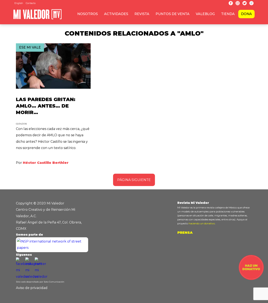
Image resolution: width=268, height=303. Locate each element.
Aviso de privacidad (32, 288)
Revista (141, 14)
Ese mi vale (30, 47)
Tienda (228, 14)
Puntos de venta (172, 14)
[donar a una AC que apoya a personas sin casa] (251, 279)
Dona (246, 14)
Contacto (31, 3)
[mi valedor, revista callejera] (37, 19)
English (18, 3)
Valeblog (205, 14)
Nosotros (87, 14)
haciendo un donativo (202, 223)
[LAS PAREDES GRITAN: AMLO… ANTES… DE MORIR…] (53, 88)
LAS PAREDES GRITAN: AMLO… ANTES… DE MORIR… (45, 105)
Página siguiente (134, 180)
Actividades (116, 14)
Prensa (185, 233)
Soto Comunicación (54, 281)
